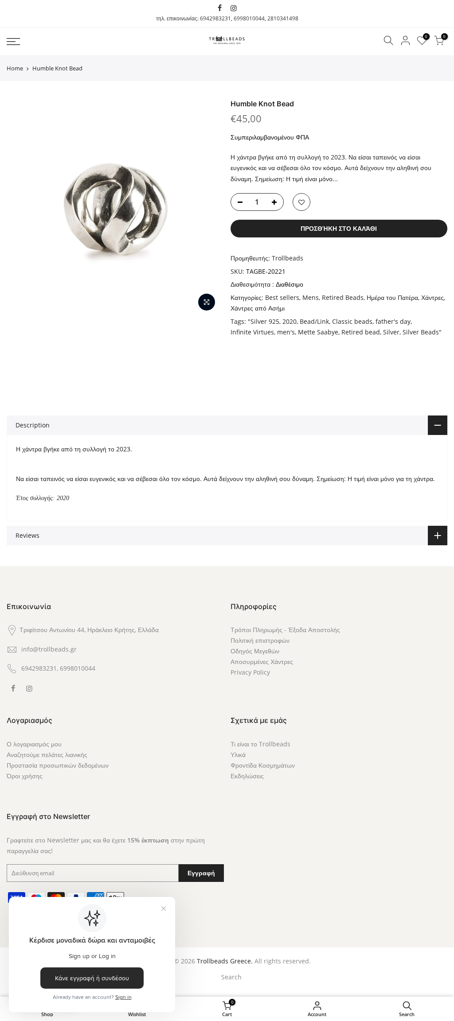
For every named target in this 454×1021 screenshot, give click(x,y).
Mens (310, 297)
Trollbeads (287, 258)
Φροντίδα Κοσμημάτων (263, 765)
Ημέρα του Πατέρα (392, 297)
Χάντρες (432, 297)
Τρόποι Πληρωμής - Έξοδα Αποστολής (285, 629)
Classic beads (352, 321)
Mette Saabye (318, 332)
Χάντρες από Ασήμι (258, 308)
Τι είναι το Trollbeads (260, 744)
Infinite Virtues (252, 332)
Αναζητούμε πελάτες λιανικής (47, 754)
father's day (393, 321)
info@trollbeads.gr (49, 649)
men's (286, 332)
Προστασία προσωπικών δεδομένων (58, 765)
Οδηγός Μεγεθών (255, 651)
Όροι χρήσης (25, 776)
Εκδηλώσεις (247, 776)
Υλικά (238, 754)
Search (231, 977)
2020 (289, 321)
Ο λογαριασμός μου (34, 744)
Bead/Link (314, 321)
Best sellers (282, 297)
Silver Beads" (422, 332)
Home (15, 68)
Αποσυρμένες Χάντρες (262, 661)
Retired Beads (343, 297)
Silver (391, 332)
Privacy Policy (250, 672)
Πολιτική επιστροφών (260, 640)
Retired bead (360, 332)
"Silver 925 (263, 321)
